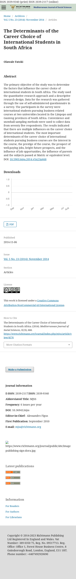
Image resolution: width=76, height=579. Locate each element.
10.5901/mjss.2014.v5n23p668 (28, 159)
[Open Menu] (3, 7)
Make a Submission (19, 369)
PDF (11, 224)
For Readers (12, 506)
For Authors (12, 511)
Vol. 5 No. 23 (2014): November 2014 (24, 19)
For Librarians (14, 517)
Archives (20, 16)
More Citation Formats (19, 344)
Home (7, 16)
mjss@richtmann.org (28, 427)
